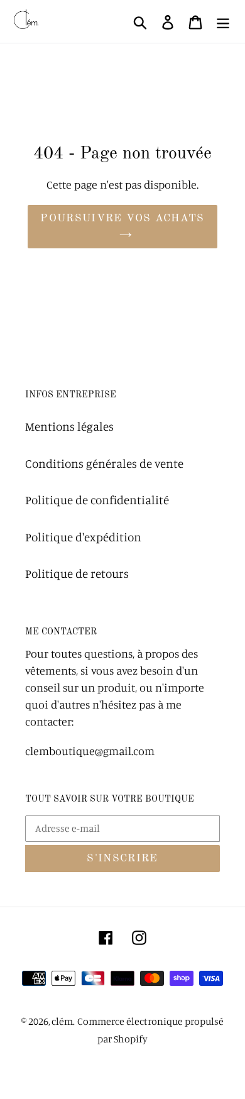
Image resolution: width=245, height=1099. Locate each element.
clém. (63, 1021)
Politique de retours (77, 573)
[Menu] (223, 21)
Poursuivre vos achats (122, 218)
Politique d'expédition (83, 536)
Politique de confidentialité (97, 499)
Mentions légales (69, 426)
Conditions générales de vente (104, 463)
